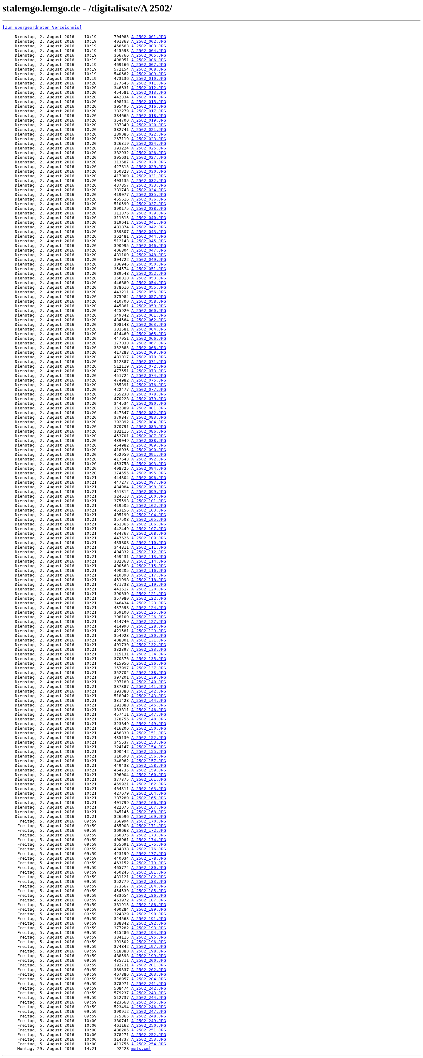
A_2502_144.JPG (148, 700)
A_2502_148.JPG (148, 719)
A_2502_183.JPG (148, 881)
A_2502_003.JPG (148, 46)
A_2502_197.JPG (148, 946)
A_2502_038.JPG (148, 208)
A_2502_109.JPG (148, 538)
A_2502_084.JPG (148, 422)
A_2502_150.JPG (148, 728)
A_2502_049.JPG (148, 259)
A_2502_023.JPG (148, 138)
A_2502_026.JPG (148, 152)
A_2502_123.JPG (148, 603)
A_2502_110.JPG (148, 542)
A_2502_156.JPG (148, 756)
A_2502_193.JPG (148, 928)
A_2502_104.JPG (148, 514)
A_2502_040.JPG (148, 217)
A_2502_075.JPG (148, 380)
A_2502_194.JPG (148, 932)
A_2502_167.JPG (148, 807)
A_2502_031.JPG (148, 176)
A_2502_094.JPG (148, 468)
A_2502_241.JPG (148, 983)
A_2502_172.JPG (148, 830)
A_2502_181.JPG (148, 872)
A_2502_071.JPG (148, 361)
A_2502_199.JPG (148, 955)
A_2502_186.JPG (148, 895)
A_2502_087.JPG (148, 436)
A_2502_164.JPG (148, 793)
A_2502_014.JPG (148, 97)
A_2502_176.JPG (148, 849)
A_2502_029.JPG (148, 166)
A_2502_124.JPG (148, 607)
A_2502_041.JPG (148, 222)
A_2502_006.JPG (148, 60)
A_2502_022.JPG (148, 134)
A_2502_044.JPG (148, 236)
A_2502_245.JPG (148, 1002)
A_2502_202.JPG (148, 969)
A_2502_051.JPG (148, 268)
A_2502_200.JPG (148, 960)
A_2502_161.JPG (148, 779)
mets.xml (141, 1048)
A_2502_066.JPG (148, 338)
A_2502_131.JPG (148, 640)
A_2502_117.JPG (148, 575)
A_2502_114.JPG (148, 561)
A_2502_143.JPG (148, 695)
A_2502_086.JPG (148, 431)
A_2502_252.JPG (148, 1034)
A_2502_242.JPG (148, 988)
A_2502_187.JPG (148, 900)
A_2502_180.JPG (148, 867)
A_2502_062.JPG (148, 319)
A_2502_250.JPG (148, 1025)
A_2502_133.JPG (148, 649)
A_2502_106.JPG (148, 524)
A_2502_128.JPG (148, 626)
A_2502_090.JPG (148, 449)
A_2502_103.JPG (148, 510)
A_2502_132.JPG (148, 644)
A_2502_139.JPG (148, 677)
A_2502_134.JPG (148, 654)
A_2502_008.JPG (148, 69)
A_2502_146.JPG (148, 709)
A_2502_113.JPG (148, 556)
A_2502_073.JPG (148, 371)
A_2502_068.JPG (148, 347)
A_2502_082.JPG (148, 412)
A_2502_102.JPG (148, 505)
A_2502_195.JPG (148, 937)
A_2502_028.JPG (148, 162)
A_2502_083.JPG (148, 417)
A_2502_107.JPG (148, 528)
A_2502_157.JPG (148, 760)
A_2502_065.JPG (148, 333)
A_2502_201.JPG (148, 965)
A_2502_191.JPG (148, 918)
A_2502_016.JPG (148, 106)
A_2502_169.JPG (148, 816)
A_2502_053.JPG (148, 278)
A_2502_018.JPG (148, 115)
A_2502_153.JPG (148, 742)
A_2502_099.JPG (148, 491)
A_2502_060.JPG (148, 310)
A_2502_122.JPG (148, 598)
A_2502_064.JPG (148, 329)
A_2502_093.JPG (148, 463)
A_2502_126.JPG (148, 617)
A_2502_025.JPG (148, 148)
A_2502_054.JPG (148, 282)
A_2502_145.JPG (148, 705)
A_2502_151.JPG (148, 733)
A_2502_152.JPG (148, 737)
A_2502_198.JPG (148, 951)
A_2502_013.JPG (148, 92)
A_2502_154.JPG (148, 747)
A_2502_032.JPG (148, 180)
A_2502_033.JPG (148, 185)
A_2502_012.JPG (148, 87)
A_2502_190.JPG (148, 914)
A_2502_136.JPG (148, 663)
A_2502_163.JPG (148, 788)
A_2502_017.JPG (148, 111)
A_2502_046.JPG (148, 245)
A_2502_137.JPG (148, 668)
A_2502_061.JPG (148, 315)
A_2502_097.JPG (148, 482)
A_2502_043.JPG (148, 231)
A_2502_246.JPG (148, 1006)
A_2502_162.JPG (148, 784)
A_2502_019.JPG (148, 120)
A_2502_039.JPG (148, 213)
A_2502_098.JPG (148, 487)
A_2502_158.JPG (148, 765)
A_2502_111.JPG (148, 547)
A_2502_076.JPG (148, 384)
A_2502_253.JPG (148, 1039)
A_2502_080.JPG (148, 403)
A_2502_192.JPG (148, 923)
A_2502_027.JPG (148, 157)
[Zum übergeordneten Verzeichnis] (42, 27)
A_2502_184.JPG (148, 886)
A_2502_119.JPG (148, 584)
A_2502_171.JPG (148, 825)
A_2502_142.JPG (148, 691)
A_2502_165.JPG (148, 798)
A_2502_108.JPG (148, 533)
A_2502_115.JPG (148, 566)
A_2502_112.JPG (148, 552)
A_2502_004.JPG (148, 50)
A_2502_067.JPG (148, 343)
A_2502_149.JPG (148, 723)
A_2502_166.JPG (148, 802)
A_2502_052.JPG (148, 273)
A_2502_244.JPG (148, 997)
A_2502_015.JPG (148, 101)
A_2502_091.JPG (148, 454)
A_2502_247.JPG (148, 1011)
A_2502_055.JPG (148, 287)
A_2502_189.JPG (148, 909)
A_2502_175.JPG (148, 844)
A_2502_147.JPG (148, 714)
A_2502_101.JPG (148, 501)
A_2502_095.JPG (148, 473)
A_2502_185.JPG (148, 890)
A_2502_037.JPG (148, 203)
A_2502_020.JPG (148, 125)
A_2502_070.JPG (148, 357)
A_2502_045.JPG (148, 241)
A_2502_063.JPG (148, 324)
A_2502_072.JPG (148, 366)
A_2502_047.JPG (148, 250)
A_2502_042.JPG (148, 227)
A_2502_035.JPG (148, 194)
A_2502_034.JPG (148, 190)
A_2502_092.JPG (148, 459)
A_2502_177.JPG (148, 853)
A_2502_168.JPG (148, 812)
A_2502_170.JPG (148, 821)
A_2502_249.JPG (148, 1020)
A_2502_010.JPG (148, 78)
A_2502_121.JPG (148, 593)
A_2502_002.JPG (148, 41)
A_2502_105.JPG (148, 519)
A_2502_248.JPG (148, 1016)
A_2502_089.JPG (148, 445)
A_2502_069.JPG (148, 352)
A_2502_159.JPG (148, 770)
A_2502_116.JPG (148, 570)
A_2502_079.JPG (148, 398)
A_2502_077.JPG (148, 389)
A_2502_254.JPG (148, 1044)
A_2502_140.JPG (148, 682)
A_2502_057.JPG (148, 296)
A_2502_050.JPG (148, 264)
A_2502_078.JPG (148, 394)
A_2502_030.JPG (148, 171)
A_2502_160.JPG (148, 774)
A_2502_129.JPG (148, 630)
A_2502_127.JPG (148, 621)
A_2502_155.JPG (148, 751)
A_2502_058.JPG (148, 301)
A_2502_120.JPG (148, 589)
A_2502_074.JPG (148, 375)
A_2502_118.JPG (148, 579)
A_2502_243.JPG (148, 993)
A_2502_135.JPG (148, 658)
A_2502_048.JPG (148, 255)
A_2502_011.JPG (148, 83)
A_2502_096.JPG (148, 477)
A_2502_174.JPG (148, 839)
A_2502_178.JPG (148, 858)
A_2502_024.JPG (148, 143)
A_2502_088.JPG (148, 440)
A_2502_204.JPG (148, 979)
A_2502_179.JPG (148, 863)
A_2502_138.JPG (148, 672)
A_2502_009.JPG (148, 73)
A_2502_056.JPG (148, 292)
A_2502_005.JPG (148, 55)
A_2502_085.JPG (148, 426)
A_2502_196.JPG (148, 941)
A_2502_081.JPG (148, 408)
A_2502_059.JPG (148, 306)
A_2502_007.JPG (148, 64)
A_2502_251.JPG (148, 1030)
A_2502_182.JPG (148, 876)
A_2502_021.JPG (148, 129)
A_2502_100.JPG (148, 496)
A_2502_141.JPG (148, 686)
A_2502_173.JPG (148, 835)
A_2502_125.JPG (148, 612)
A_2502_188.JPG (148, 904)
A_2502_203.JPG (148, 974)
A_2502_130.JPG (148, 635)
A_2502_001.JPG (148, 36)
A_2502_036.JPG (148, 199)
